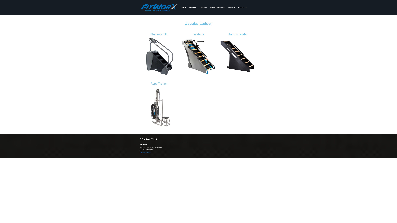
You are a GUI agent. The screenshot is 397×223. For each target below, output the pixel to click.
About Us (231, 8)
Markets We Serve (217, 8)
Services (203, 8)
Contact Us (242, 8)
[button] (193, 7)
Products (192, 8)
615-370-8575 (145, 153)
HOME (183, 8)
